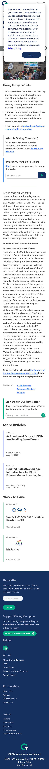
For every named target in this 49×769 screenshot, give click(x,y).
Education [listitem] (7, 726)
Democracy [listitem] (8, 722)
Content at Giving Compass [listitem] (15, 671)
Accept (31, 55)
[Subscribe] (43, 415)
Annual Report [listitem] (9, 674)
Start (8, 165)
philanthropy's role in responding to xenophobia (24, 127)
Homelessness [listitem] (9, 730)
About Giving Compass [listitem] (13, 660)
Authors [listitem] (6, 695)
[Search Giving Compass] (38, 3)
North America (24, 385)
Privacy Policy (24, 762)
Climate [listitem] (6, 718)
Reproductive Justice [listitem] (12, 733)
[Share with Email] (45, 48)
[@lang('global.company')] (5, 3)
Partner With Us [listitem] (10, 698)
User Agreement (24, 765)
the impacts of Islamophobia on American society (24, 371)
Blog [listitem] (5, 663)
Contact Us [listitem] (8, 702)
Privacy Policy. (15, 48)
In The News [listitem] (8, 667)
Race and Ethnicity (26, 389)
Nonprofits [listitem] (7, 691)
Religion (21, 392)
